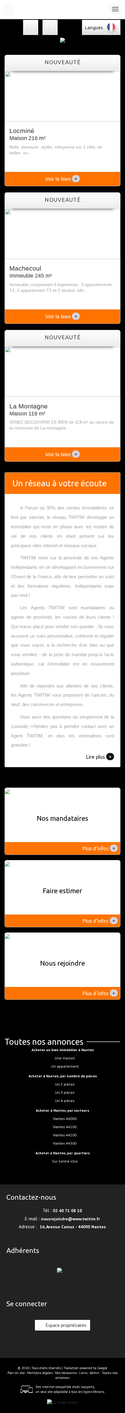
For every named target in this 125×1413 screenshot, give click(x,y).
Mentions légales (39, 1373)
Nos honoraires (66, 1373)
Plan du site (16, 1373)
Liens (83, 1373)
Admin (94, 1373)
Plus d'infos (99, 848)
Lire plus (99, 756)
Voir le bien (61, 179)
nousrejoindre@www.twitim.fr (70, 1219)
